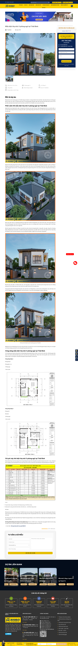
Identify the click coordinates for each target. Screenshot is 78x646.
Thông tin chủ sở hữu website (65, 617)
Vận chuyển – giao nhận (63, 628)
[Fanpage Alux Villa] (76, 351)
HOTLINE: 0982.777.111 (56, 2)
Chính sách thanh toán (63, 626)
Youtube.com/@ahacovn (46, 625)
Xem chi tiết (9, 584)
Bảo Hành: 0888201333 (45, 622)
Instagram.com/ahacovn (46, 626)
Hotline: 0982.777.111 (66, 31)
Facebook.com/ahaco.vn (46, 623)
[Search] (72, 6)
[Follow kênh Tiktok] (76, 356)
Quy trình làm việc (62, 624)
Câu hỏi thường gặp (63, 634)
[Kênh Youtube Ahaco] (76, 353)
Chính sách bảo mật (63, 632)
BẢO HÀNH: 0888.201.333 (68, 2)
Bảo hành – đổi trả (62, 630)
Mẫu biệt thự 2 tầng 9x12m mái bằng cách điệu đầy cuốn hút (63, 578)
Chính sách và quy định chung (65, 622)
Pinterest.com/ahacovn (45, 627)
